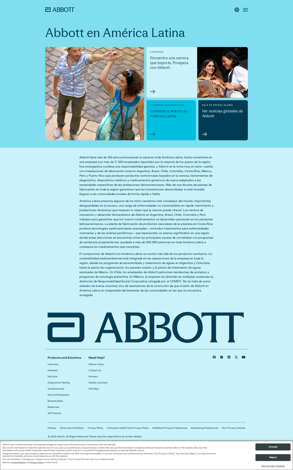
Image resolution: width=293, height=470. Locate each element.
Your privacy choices (273, 466)
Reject (273, 457)
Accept (273, 447)
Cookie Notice (18, 462)
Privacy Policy (37, 462)
